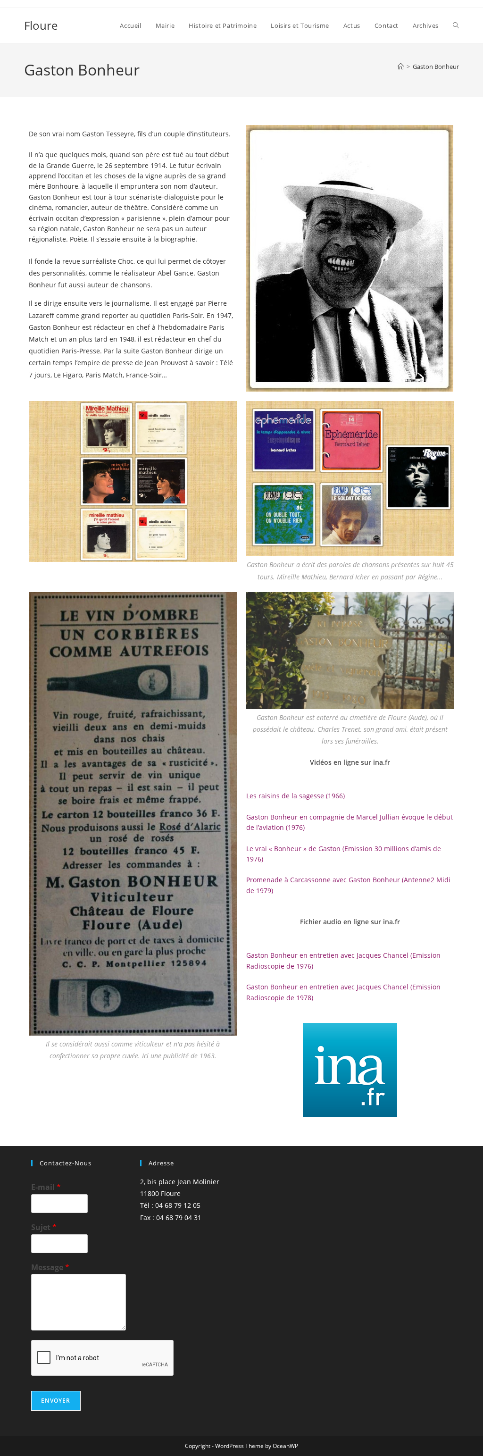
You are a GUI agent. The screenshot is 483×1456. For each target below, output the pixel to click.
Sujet (44, 1227)
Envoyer (55, 1401)
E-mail (46, 1187)
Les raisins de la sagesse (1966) (295, 795)
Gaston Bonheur (436, 66)
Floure (41, 25)
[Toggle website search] (456, 25)
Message (50, 1267)
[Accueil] (401, 66)
